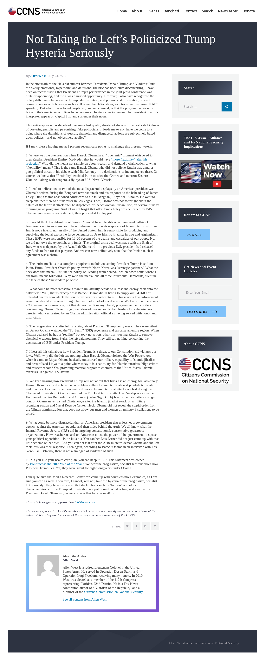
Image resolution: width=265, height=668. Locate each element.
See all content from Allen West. (85, 599)
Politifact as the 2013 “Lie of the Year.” (57, 464)
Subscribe (197, 311)
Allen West (36, 76)
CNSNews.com (85, 502)
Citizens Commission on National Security (113, 592)
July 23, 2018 (57, 76)
